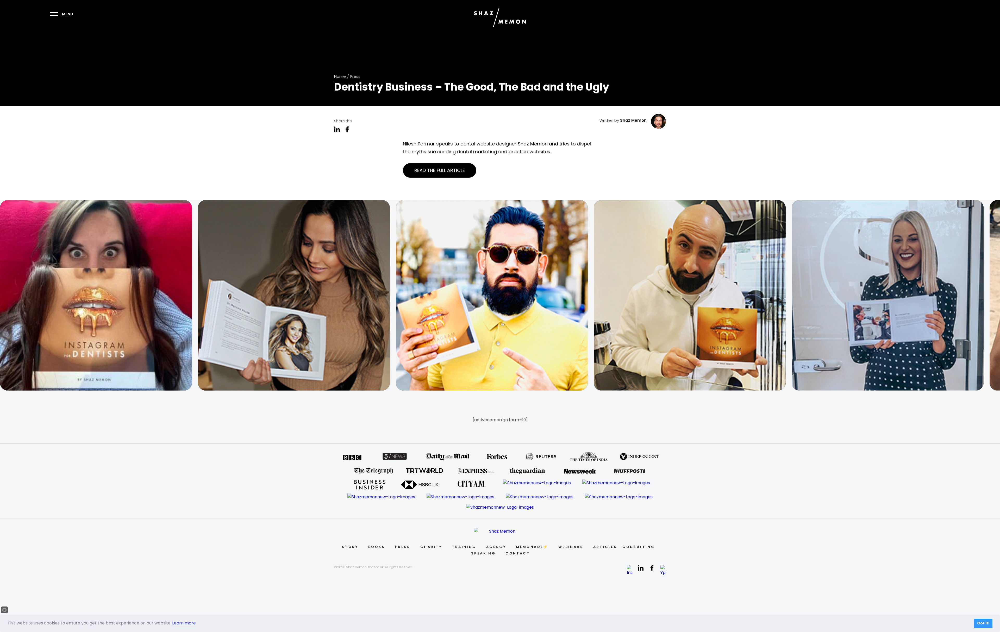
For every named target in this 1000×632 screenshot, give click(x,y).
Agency (496, 546)
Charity (431, 546)
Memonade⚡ (532, 546)
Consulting (638, 546)
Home (340, 76)
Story (350, 546)
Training (464, 546)
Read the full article (439, 170)
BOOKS (376, 546)
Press (355, 76)
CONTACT (517, 553)
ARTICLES (605, 546)
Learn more (184, 623)
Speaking (483, 553)
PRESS (402, 546)
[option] (99, 295)
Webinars (570, 546)
